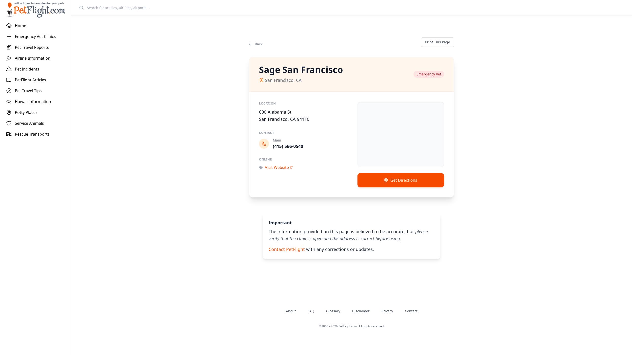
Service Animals (29, 123)
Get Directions (403, 180)
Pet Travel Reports (32, 47)
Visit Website (277, 167)
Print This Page (437, 42)
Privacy (387, 311)
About (291, 311)
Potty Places (26, 112)
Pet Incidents (27, 69)
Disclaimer (361, 311)
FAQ (311, 311)
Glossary (333, 311)
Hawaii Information (33, 101)
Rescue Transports (32, 134)
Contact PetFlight (287, 249)
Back (258, 44)
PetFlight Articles (30, 80)
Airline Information (32, 58)
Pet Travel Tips (28, 90)
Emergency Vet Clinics (35, 36)
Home (20, 25)
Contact (411, 311)
